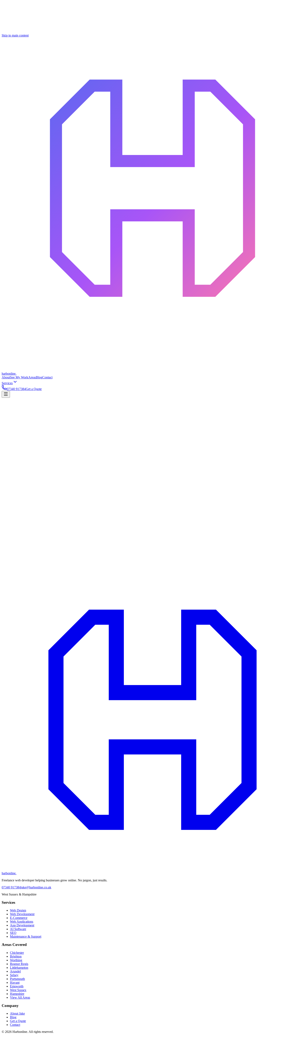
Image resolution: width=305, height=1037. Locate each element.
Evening (36, 490)
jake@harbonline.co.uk (36, 887)
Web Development (22, 914)
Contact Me (10, 571)
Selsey (14, 975)
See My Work (19, 377)
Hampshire (17, 994)
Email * (7, 468)
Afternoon (22, 490)
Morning (8, 490)
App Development (22, 925)
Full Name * (10, 463)
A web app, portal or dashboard (113, 445)
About (6, 377)
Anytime (49, 490)
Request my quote (14, 530)
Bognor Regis (19, 964)
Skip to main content (15, 35)
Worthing (16, 960)
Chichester (17, 952)
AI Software (18, 929)
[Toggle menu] (6, 394)
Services (7, 383)
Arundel (15, 971)
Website (7, 523)
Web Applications (21, 921)
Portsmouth (17, 979)
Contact (47, 377)
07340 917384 (16, 389)
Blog (39, 377)
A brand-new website (15, 445)
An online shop (82, 445)
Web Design (18, 910)
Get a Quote (34, 389)
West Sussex (18, 990)
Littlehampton (19, 967)
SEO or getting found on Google (204, 445)
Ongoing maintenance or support (246, 445)
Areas (32, 377)
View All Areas (20, 997)
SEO (13, 933)
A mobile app (142, 445)
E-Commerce (18, 918)
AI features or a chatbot (168, 445)
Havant (15, 982)
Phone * (7, 472)
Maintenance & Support (25, 936)
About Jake (17, 1013)
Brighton (16, 956)
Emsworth (16, 986)
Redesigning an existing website (50, 445)
